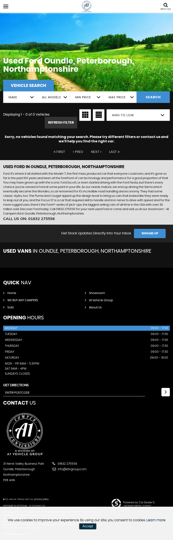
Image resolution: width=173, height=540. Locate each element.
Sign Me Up (150, 233)
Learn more (155, 520)
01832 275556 (67, 463)
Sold (10, 307)
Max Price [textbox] (117, 97)
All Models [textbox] (51, 97)
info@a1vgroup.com (71, 469)
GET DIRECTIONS (16, 385)
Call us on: (29, 218)
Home (11, 293)
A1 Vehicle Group (101, 300)
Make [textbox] (13, 97)
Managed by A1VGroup (15, 506)
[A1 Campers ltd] (86, 6)
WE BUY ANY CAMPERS (22, 300)
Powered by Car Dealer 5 (138, 502)
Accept (87, 526)
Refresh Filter (61, 122)
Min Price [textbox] (83, 97)
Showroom (97, 293)
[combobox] (19, 97)
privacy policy (41, 499)
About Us (95, 307)
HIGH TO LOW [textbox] (123, 115)
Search (153, 97)
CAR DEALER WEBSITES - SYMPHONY (137, 506)
